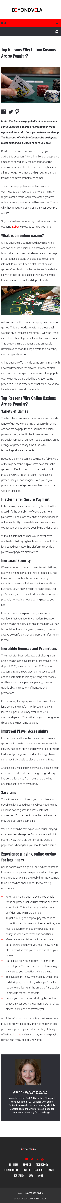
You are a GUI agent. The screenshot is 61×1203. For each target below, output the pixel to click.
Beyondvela (20, 1199)
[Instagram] (37, 1159)
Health (26, 1170)
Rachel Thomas (36, 1092)
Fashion (38, 1170)
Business (13, 1164)
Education (19, 1175)
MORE (40, 1175)
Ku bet (17, 1034)
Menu (4, 23)
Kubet (15, 226)
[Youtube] (42, 1159)
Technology (42, 1164)
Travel (50, 1170)
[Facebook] (26, 1159)
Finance (27, 1164)
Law (31, 1175)
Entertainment (10, 1170)
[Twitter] (32, 1159)
